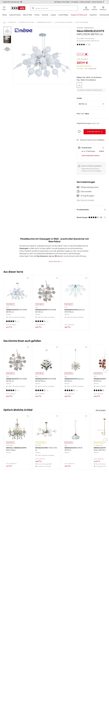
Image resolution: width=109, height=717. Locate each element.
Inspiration (93, 15)
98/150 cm (83, 104)
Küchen (36, 15)
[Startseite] (4, 22)
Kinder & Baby (63, 15)
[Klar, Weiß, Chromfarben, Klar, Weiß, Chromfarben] (79, 85)
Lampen (53, 15)
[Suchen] (33, 8)
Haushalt (45, 15)
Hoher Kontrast (97, 2)
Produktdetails (83, 209)
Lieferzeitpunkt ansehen (91, 155)
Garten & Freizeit (15, 15)
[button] (7, 30)
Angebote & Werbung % (79, 15)
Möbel (5, 15)
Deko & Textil (27, 15)
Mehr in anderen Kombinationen (91, 90)
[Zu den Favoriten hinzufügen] (79, 131)
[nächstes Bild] (105, 370)
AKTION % (81, 54)
